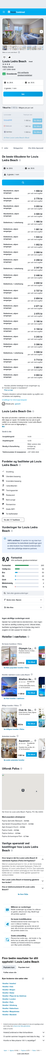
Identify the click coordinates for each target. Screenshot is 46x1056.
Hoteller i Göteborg (9, 1005)
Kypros (12, 1050)
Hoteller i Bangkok (9, 1014)
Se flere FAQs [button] (23, 894)
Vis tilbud (31, 662)
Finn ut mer (8, 390)
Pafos (34, 1050)
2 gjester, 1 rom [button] (10, 88)
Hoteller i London (9, 999)
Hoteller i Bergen (8, 989)
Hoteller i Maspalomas (10, 1011)
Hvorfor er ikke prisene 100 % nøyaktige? (19, 1040)
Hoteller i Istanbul (9, 983)
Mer (3, 426)
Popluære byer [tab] (9, 967)
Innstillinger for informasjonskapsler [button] (14, 400)
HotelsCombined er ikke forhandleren (18, 1032)
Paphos (23, 1050)
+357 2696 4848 (8, 69)
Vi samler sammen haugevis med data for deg (21, 1036)
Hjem (5, 1050)
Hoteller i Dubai (8, 993)
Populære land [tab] (23, 967)
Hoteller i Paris (8, 1002)
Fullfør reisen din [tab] (10, 972)
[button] (3, 11)
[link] (16, 667)
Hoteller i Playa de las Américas (14, 996)
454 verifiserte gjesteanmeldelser (25, 73)
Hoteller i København (10, 1008)
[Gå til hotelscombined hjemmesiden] (16, 12)
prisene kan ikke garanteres (21, 1026)
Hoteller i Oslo (7, 986)
